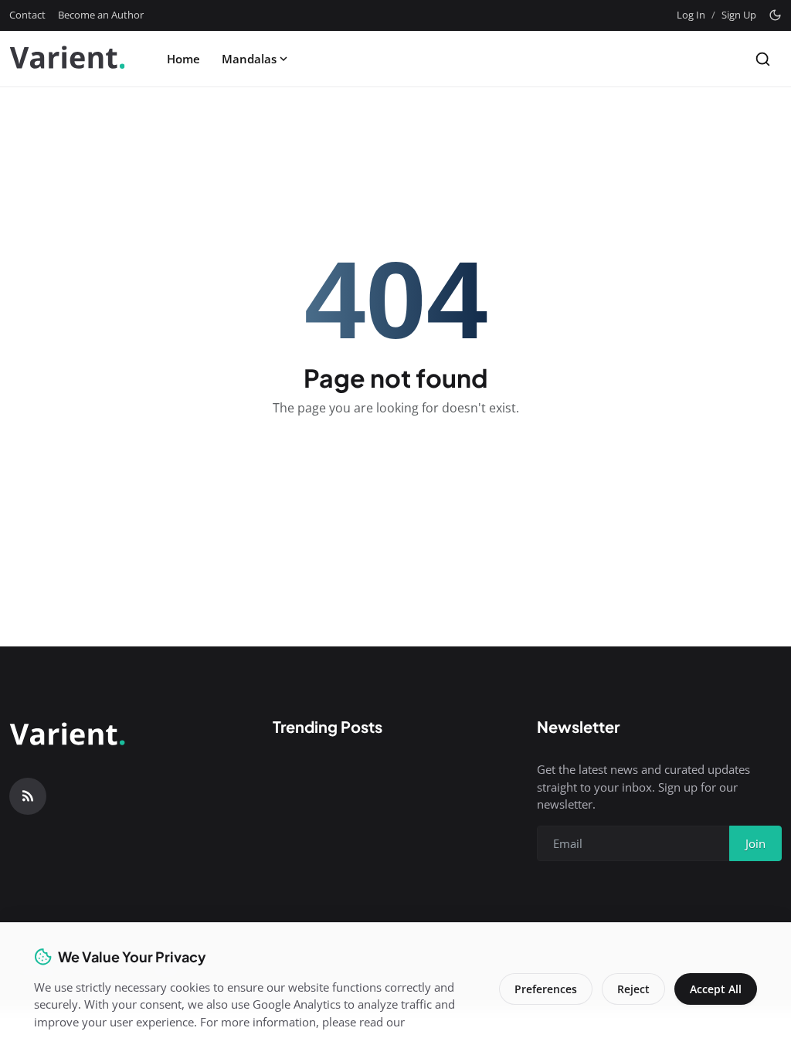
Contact (27, 15)
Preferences (545, 989)
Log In (691, 15)
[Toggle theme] (775, 15)
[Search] (763, 59)
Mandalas (249, 58)
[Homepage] (67, 59)
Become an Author (101, 15)
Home (183, 58)
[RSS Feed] (27, 796)
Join (755, 843)
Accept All (716, 989)
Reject (633, 989)
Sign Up (738, 15)
